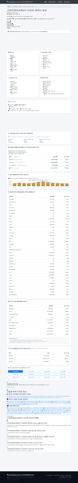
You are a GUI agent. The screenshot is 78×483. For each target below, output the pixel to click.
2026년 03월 (62, 371)
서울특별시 (15, 6)
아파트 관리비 (53, 1)
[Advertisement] (39, 43)
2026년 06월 (15, 371)
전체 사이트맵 (68, 477)
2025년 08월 (47, 377)
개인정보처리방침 (68, 475)
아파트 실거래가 (56, 475)
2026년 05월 (31, 371)
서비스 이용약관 (62, 477)
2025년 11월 (62, 374)
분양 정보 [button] (67, 1)
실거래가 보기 (10, 387)
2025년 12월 (47, 374)
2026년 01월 (31, 374)
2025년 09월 (31, 377)
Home (10, 6)
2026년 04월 (47, 371)
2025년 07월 (62, 377)
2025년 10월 (15, 377)
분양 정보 (62, 475)
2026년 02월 (15, 374)
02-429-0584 (46, 82)
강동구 (20, 6)
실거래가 (60, 1)
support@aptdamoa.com (15, 479)
